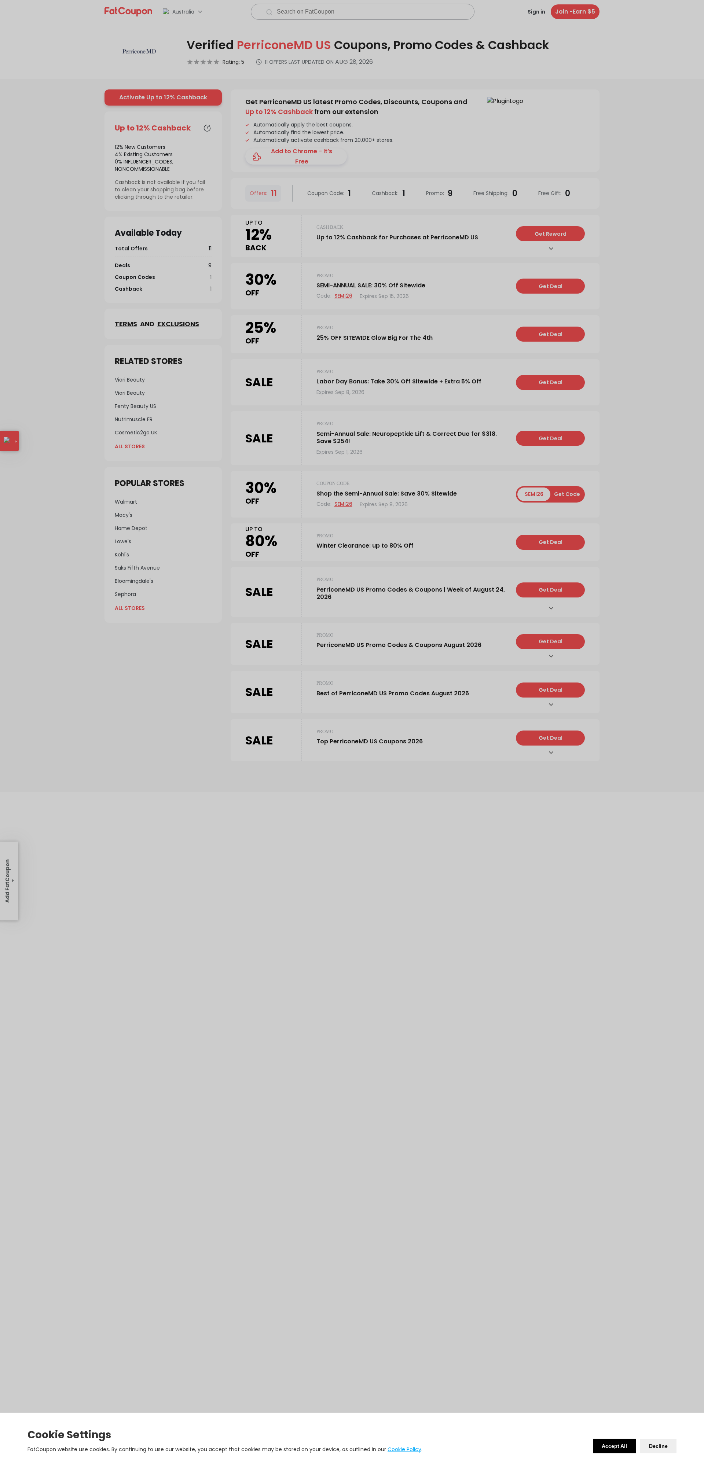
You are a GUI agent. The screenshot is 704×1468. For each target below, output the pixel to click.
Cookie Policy (404, 1449)
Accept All (614, 1446)
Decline (658, 1446)
